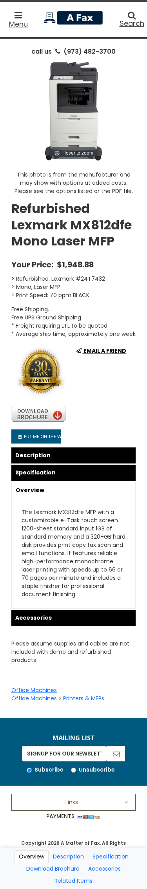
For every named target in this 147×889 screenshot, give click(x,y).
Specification (35, 472)
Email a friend (104, 351)
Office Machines (34, 690)
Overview (30, 490)
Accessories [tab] (104, 869)
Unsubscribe (97, 769)
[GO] (116, 753)
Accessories (33, 618)
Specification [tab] (111, 856)
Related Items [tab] (73, 881)
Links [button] (71, 802)
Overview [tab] (31, 856)
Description (33, 455)
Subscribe (49, 769)
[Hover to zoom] (73, 111)
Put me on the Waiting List (42, 436)
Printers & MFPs (83, 698)
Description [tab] (68, 856)
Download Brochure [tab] (53, 869)
